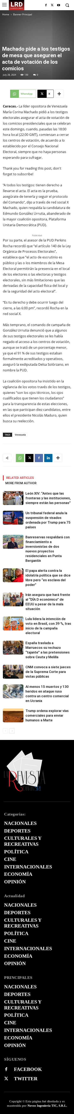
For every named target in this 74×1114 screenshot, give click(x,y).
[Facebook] (46, 5)
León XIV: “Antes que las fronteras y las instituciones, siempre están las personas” (48, 498)
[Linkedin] (48, 458)
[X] (52, 5)
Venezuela (20, 434)
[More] (59, 94)
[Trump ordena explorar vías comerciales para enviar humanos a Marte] (13, 715)
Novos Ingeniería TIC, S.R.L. (47, 1105)
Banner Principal (22, 14)
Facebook (28, 1069)
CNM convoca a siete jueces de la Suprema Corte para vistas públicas (48, 671)
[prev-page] (5, 730)
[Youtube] (58, 5)
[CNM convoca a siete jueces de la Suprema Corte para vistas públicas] (13, 672)
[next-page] (12, 730)
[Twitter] (6, 1079)
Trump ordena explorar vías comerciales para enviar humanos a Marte (47, 715)
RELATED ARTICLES (20, 478)
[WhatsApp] (20, 458)
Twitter (25, 1078)
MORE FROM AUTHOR (20, 483)
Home (5, 14)
